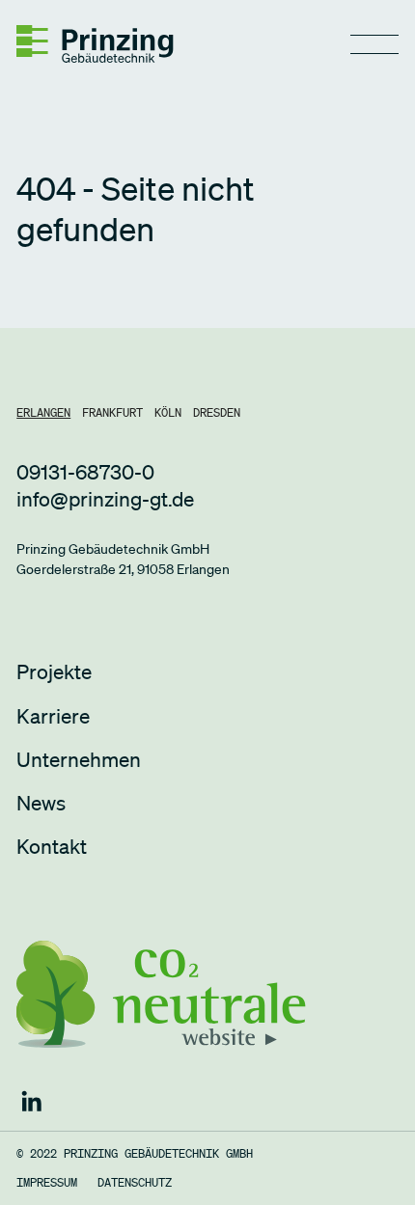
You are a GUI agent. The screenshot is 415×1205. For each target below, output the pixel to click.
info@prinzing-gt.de (105, 498)
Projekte (54, 671)
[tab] (43, 413)
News (41, 802)
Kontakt (51, 846)
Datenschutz (134, 1183)
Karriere (53, 715)
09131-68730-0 (85, 471)
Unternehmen (78, 759)
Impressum (46, 1183)
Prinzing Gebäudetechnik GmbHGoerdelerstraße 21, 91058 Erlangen (123, 559)
